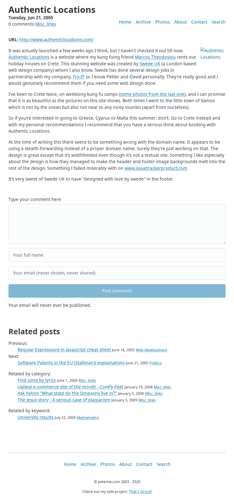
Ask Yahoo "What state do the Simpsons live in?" (67, 393)
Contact (199, 22)
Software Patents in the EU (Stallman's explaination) (71, 363)
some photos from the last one (152, 94)
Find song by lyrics (37, 380)
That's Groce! (140, 491)
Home (125, 22)
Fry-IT (79, 77)
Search (219, 22)
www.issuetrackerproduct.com (156, 168)
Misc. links (45, 24)
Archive (143, 22)
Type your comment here (34, 199)
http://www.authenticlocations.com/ (56, 40)
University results (35, 417)
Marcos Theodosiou (155, 57)
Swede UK (150, 64)
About (180, 22)
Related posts (34, 331)
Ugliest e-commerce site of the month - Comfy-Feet (70, 387)
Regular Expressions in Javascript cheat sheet (64, 350)
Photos (162, 22)
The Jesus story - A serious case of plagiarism (64, 400)
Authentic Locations (28, 57)
